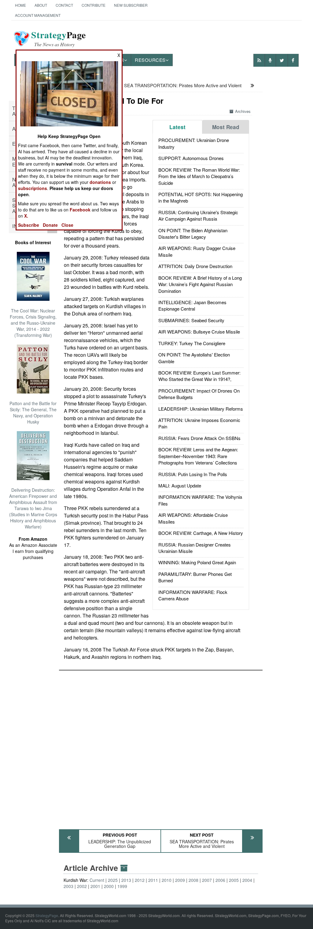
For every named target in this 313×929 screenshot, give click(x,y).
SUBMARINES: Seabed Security (191, 320)
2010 (166, 880)
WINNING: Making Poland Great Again (197, 562)
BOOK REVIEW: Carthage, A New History (200, 533)
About (41, 5)
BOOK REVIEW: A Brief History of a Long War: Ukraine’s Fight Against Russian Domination (200, 284)
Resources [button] (150, 60)
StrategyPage (46, 915)
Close (67, 225)
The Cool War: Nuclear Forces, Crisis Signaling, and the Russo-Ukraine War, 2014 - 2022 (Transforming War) (33, 323)
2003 (68, 886)
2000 (109, 886)
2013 (126, 880)
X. (26, 216)
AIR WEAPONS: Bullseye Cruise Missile (199, 331)
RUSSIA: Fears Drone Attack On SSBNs (199, 438)
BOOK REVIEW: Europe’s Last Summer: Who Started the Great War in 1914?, (199, 375)
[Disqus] (161, 746)
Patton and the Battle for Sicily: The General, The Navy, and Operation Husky (33, 412)
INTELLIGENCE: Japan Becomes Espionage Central (192, 305)
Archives (243, 111)
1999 (122, 886)
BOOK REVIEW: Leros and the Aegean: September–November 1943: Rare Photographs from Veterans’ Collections (198, 456)
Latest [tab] (177, 127)
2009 (180, 880)
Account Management (38, 15)
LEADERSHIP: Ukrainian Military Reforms (200, 408)
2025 (113, 880)
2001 (95, 886)
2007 (207, 880)
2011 (153, 880)
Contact (64, 5)
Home (20, 5)
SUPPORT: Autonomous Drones (191, 158)
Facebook (80, 210)
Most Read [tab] (225, 127)
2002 (82, 886)
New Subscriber (131, 5)
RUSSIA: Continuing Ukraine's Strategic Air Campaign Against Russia (198, 215)
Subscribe (28, 225)
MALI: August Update (179, 485)
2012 (140, 880)
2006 (220, 880)
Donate (50, 225)
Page (58, 38)
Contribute (93, 5)
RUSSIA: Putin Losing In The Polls (192, 474)
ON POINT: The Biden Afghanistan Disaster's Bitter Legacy (192, 233)
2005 (234, 880)
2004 (247, 880)
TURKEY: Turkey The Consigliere (191, 343)
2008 (193, 880)
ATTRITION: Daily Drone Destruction (195, 266)
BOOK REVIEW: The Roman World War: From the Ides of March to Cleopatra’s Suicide (199, 176)
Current (97, 880)
